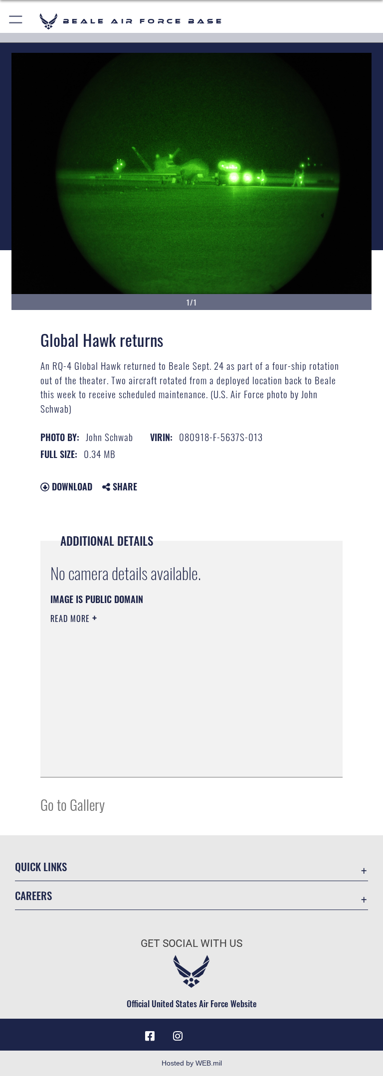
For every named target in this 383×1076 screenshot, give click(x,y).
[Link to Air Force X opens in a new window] (233, 1032)
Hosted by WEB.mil (192, 1063)
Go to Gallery (72, 804)
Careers (33, 895)
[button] (16, 21)
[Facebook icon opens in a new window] (149, 1036)
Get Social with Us (191, 943)
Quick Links (41, 866)
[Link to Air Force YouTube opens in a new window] (205, 1032)
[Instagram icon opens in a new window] (177, 1036)
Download (70, 486)
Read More (71, 618)
